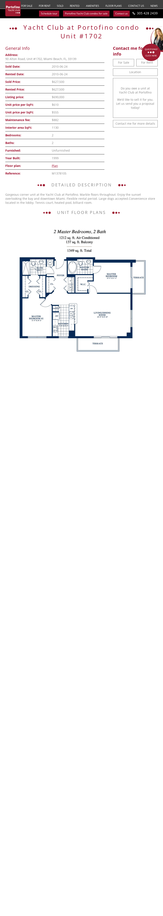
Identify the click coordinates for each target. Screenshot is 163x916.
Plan (55, 166)
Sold (60, 6)
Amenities (92, 6)
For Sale (26, 6)
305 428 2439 (147, 13)
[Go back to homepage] (13, 8)
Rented (75, 6)
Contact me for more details (135, 123)
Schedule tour (49, 13)
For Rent (45, 6)
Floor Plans (113, 6)
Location (135, 72)
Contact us (136, 6)
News (154, 6)
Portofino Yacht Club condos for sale (86, 13)
